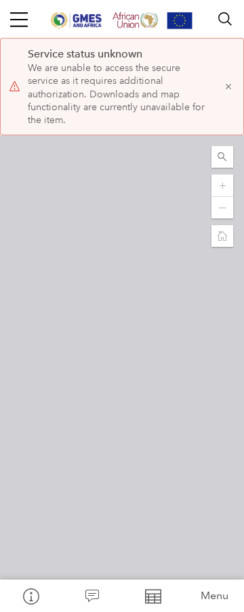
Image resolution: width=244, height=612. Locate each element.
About (30, 596)
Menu (214, 595)
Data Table (152, 596)
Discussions (91, 596)
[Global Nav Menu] (19, 19)
